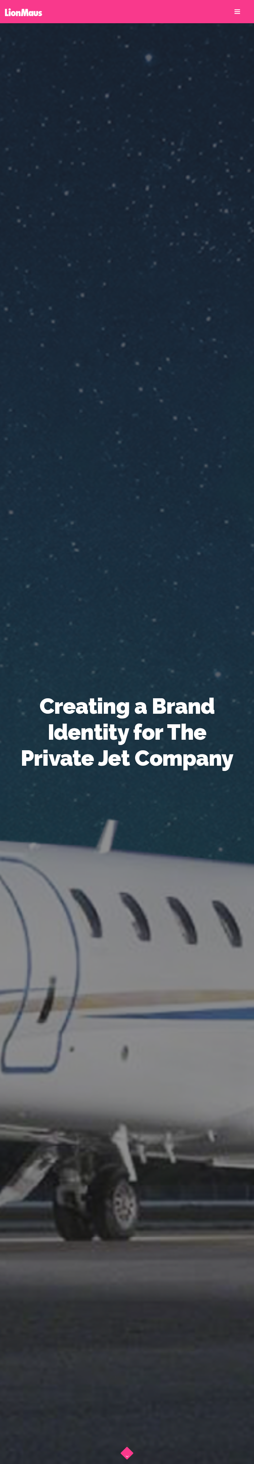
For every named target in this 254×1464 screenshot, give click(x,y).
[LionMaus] (23, 11)
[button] (127, 1451)
